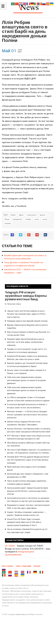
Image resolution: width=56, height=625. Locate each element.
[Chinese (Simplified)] (10, 572)
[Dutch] (16, 572)
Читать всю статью (14, 304)
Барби (13, 215)
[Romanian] (4, 575)
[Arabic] (4, 572)
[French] (29, 572)
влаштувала (31, 215)
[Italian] (41, 572)
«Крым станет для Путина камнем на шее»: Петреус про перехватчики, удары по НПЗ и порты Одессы (26, 314)
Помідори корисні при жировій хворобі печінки (27, 321)
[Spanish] (16, 575)
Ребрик (28, 219)
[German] (35, 572)
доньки (42, 215)
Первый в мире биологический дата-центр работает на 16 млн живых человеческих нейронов (25, 342)
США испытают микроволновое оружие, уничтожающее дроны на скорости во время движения (26, 380)
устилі (44, 219)
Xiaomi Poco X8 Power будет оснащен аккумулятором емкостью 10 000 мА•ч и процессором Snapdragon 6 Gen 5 (24, 522)
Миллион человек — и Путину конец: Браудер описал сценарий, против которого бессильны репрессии (27, 414)
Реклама (36, 566)
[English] (23, 572)
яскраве (8, 223)
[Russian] (4, 569)
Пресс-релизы (7, 566)
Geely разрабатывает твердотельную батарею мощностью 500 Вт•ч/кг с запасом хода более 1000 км (27, 491)
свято (36, 219)
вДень (21, 215)
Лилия (7, 219)
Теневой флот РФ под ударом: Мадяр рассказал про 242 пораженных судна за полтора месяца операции (28, 460)
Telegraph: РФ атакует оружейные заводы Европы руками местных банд (26, 295)
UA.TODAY (10, 546)
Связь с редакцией (23, 566)
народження (17, 219)
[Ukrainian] (23, 575)
